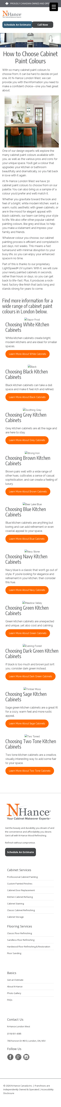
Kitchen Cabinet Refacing (20, 896)
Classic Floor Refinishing (19, 933)
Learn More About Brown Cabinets (28, 491)
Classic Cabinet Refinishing (21, 910)
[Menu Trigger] (53, 7)
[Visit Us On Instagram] (26, 1057)
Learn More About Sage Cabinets (27, 723)
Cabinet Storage (15, 916)
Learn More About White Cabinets (27, 354)
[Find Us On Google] (18, 1057)
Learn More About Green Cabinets (27, 633)
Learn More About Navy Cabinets (27, 590)
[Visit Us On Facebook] (10, 1057)
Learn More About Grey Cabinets (27, 440)
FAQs (9, 999)
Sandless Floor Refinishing (20, 939)
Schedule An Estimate (20, 852)
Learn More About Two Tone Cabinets (29, 770)
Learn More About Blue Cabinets (27, 538)
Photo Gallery (14, 993)
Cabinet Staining (15, 903)
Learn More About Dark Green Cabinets (30, 676)
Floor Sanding (14, 953)
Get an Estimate (15, 979)
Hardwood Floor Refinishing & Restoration (28, 946)
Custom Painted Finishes (19, 883)
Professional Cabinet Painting (22, 876)
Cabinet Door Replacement (21, 890)
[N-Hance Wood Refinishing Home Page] (11, 16)
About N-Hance (15, 986)
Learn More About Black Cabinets (27, 397)
